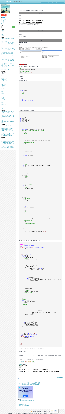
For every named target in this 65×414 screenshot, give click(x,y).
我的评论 (2, 31)
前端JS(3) (2, 86)
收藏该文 (29, 361)
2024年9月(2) (3, 98)
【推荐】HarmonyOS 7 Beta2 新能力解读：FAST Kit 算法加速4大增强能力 (29, 382)
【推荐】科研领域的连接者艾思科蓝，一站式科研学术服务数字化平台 (28, 384)
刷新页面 (58, 377)
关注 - (26, 365)
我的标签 (2, 35)
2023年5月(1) (3, 103)
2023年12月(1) (3, 99)
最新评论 (2, 34)
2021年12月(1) (3, 104)
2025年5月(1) (3, 93)
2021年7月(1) (3, 107)
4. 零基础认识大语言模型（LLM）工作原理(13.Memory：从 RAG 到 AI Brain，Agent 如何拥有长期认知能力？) (8, 49)
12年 (3, 20)
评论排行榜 (3, 124)
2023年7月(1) (3, 102)
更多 (2, 108)
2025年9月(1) (3, 92)
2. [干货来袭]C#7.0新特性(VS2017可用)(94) (7, 141)
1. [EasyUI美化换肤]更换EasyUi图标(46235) (7, 111)
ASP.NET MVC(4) (4, 79)
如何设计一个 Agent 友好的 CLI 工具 (24, 405)
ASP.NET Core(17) (4, 78)
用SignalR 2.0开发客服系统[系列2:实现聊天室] (30, 22)
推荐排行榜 (3, 137)
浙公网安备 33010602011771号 (37, 411)
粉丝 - (23, 365)
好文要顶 (22, 361)
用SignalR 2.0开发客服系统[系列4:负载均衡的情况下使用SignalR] (41, 371)
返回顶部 (61, 377)
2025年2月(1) (3, 96)
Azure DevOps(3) (4, 80)
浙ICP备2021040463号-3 (46, 411)
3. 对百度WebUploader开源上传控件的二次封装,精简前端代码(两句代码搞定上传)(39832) (7, 116)
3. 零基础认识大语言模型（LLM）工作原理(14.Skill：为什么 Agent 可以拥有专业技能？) (7, 46)
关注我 (26, 361)
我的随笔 (2, 30)
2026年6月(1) (3, 91)
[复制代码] (20, 82)
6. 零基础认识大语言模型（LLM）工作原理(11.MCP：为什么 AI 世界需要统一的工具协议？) (7, 57)
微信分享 (33, 361)
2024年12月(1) (3, 97)
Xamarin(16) (3, 85)
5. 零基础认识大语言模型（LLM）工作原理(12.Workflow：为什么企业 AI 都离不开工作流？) (7, 53)
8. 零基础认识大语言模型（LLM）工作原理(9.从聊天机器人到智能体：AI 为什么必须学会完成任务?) (7, 63)
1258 (3, 21)
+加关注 (20, 367)
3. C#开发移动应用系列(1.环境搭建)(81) (7, 142)
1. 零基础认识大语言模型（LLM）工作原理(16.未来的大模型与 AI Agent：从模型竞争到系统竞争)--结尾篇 (8, 40)
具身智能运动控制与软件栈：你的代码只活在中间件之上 (27, 400)
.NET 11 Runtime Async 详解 (23, 403)
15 (3, 22)
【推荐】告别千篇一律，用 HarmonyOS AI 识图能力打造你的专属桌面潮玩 (29, 383)
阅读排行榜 (3, 110)
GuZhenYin (23, 364)
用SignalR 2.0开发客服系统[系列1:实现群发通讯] (31, 20)
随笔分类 (2, 75)
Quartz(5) (2, 83)
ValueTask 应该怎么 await (22, 404)
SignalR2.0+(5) (3, 84)
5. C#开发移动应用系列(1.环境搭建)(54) (7, 135)
